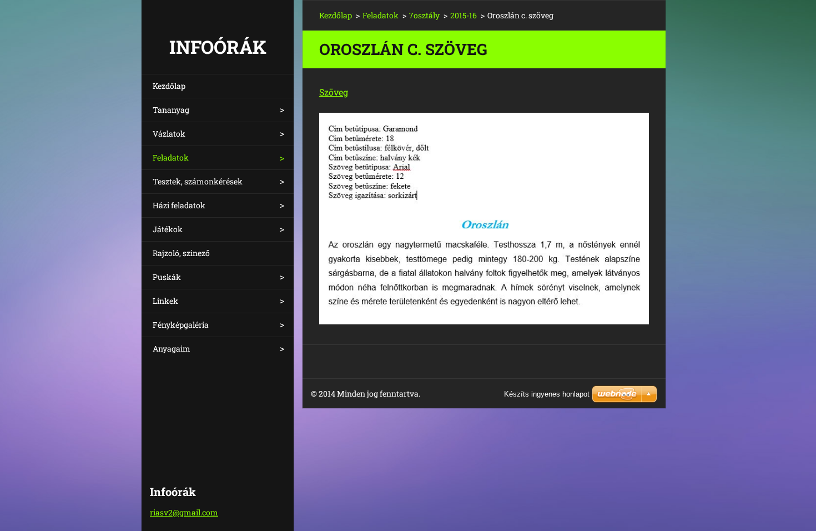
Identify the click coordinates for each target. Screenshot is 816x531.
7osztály (424, 15)
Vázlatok (169, 133)
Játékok (168, 229)
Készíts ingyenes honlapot (547, 394)
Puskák (167, 277)
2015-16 (463, 15)
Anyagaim (171, 348)
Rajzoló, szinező (181, 253)
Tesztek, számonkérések (198, 181)
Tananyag (171, 109)
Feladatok (171, 157)
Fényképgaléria (181, 324)
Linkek (165, 300)
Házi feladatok (179, 205)
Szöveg (333, 92)
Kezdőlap (169, 86)
